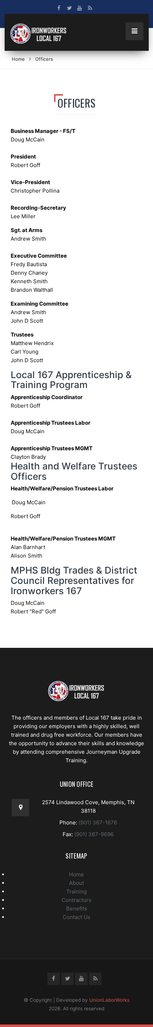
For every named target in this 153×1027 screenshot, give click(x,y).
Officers (44, 59)
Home (18, 59)
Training (76, 891)
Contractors (76, 900)
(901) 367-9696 (93, 834)
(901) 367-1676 (97, 822)
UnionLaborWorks (109, 1000)
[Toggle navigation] (134, 31)
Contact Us (76, 917)
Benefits (76, 908)
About (76, 883)
